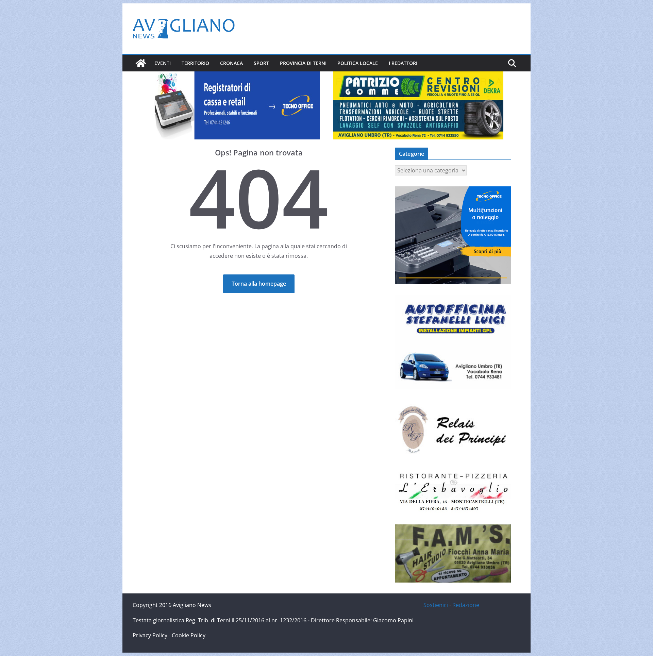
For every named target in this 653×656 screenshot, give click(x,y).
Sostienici (435, 605)
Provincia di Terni (303, 63)
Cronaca (231, 63)
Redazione (465, 605)
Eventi (162, 63)
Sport (261, 63)
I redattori (403, 63)
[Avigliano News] (141, 63)
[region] (235, 105)
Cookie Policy (188, 635)
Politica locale (357, 63)
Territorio (195, 63)
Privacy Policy (150, 635)
